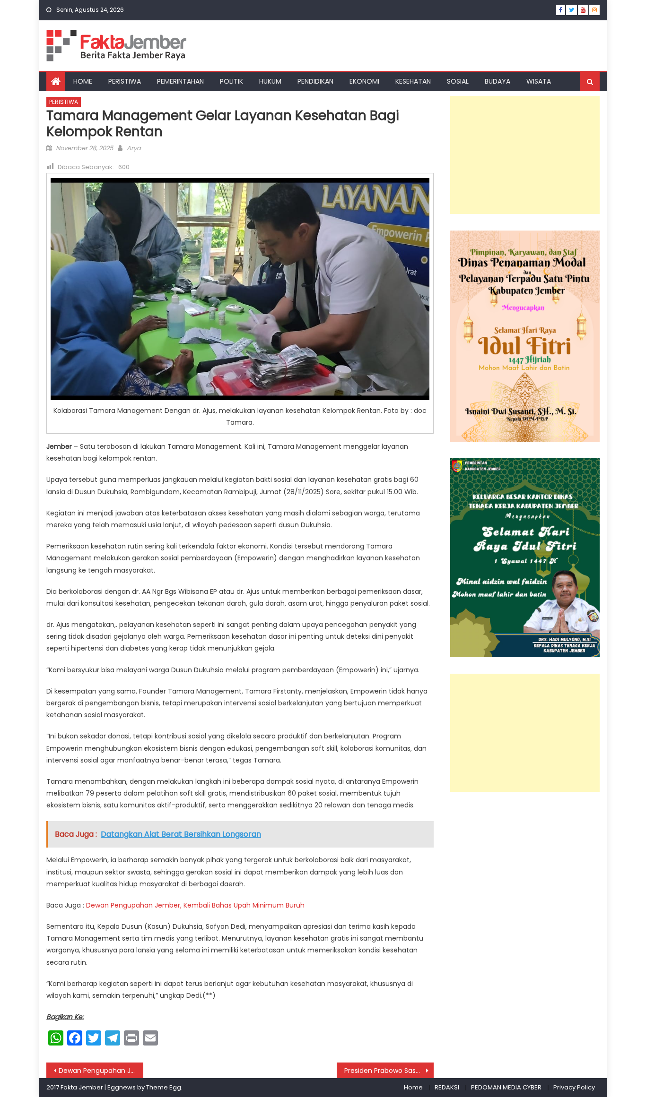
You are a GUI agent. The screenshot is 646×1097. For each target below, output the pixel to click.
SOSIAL (458, 81)
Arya (134, 148)
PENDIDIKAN (315, 81)
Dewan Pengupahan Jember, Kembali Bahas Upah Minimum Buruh (195, 905)
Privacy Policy (574, 1087)
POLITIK (231, 81)
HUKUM (270, 81)
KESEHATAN (413, 81)
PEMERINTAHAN (180, 81)
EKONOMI (364, 81)
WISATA (538, 81)
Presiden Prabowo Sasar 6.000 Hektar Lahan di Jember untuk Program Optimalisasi (389, 1070)
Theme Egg (163, 1087)
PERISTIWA (124, 81)
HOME (82, 81)
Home (413, 1087)
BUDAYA (497, 81)
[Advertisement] (525, 155)
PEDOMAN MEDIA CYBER (506, 1087)
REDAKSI (447, 1087)
